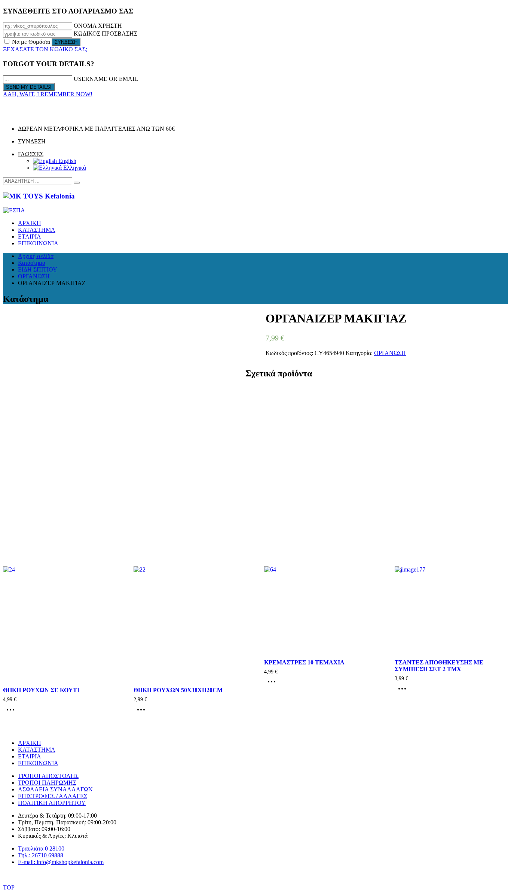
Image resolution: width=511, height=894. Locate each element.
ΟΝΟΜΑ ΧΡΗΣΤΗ (98, 25)
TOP (9, 887)
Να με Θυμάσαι (31, 42)
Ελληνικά (74, 167)
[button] (77, 183)
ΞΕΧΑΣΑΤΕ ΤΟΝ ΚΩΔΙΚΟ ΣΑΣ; (45, 49)
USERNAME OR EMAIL (106, 79)
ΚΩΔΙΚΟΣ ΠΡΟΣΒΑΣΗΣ (105, 33)
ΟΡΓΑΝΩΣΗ (390, 353)
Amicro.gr (279, 875)
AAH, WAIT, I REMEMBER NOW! (47, 94)
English (66, 161)
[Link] (13, 116)
